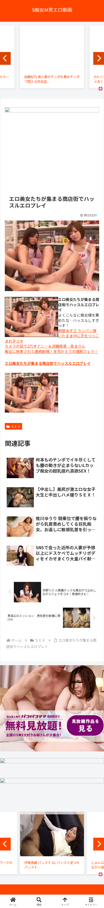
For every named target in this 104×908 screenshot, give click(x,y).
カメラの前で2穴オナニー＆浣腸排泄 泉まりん (45, 346)
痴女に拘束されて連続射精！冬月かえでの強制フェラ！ (51, 351)
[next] (98, 58)
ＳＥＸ (16, 426)
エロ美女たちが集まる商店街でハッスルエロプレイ (48, 363)
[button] (93, 731)
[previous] (5, 58)
